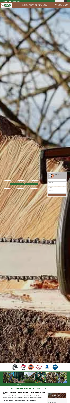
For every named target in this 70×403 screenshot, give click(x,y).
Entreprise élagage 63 (60, 5)
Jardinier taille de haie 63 (50, 5)
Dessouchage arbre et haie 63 (65, 5)
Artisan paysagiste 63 (45, 5)
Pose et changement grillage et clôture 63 (38, 5)
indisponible (7, 1)
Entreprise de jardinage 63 (31, 5)
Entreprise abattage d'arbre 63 (17, 5)
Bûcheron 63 (55, 5)
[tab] (35, 201)
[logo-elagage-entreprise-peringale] (6, 5)
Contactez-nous (31, 184)
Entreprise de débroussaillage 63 (25, 5)
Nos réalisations (16, 184)
